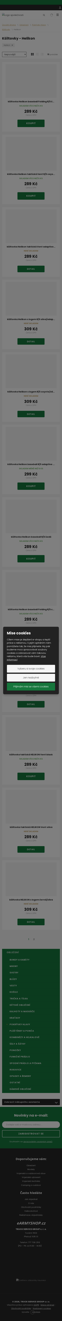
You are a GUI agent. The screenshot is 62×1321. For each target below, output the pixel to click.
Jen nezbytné (31, 677)
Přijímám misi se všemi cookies (31, 686)
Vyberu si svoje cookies (31, 668)
